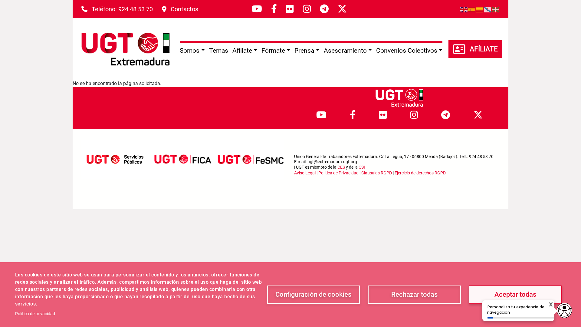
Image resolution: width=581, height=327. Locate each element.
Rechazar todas (414, 294)
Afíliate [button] (242, 50)
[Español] (472, 9)
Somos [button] (189, 50)
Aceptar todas (515, 294)
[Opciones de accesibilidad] (564, 310)
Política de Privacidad (338, 172)
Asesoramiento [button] (345, 50)
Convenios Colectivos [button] (406, 50)
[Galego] (488, 9)
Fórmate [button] (273, 50)
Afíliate (484, 49)
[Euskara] (496, 9)
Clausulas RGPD (376, 172)
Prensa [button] (304, 50)
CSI (362, 167)
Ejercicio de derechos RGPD (420, 172)
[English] (464, 9)
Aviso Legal (305, 172)
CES (341, 167)
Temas (218, 50)
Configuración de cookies (313, 294)
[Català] (480, 9)
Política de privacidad (35, 313)
